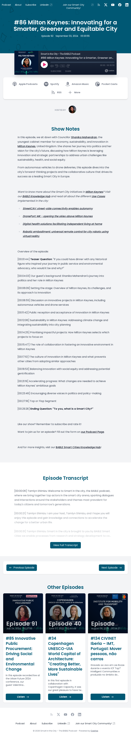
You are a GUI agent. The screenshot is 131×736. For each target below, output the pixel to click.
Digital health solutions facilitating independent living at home (62, 224)
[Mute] (52, 66)
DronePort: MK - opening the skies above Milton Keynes (58, 216)
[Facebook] (120, 5)
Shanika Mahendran (84, 137)
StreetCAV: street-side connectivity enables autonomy (58, 208)
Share (68, 71)
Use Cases (98, 196)
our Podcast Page (92, 432)
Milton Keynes (26, 146)
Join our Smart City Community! (73, 6)
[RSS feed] (99, 5)
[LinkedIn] (127, 5)
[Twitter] (106, 5)
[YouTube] (113, 5)
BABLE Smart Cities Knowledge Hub (78, 447)
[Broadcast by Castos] (109, 70)
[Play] (44, 64)
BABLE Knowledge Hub (36, 196)
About (18, 4)
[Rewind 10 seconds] (56, 66)
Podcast (6, 4)
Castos (94, 730)
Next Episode (109, 567)
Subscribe (30, 4)
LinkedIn (44, 4)
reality (35, 236)
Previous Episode (23, 567)
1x (63, 66)
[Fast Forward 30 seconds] (68, 66)
